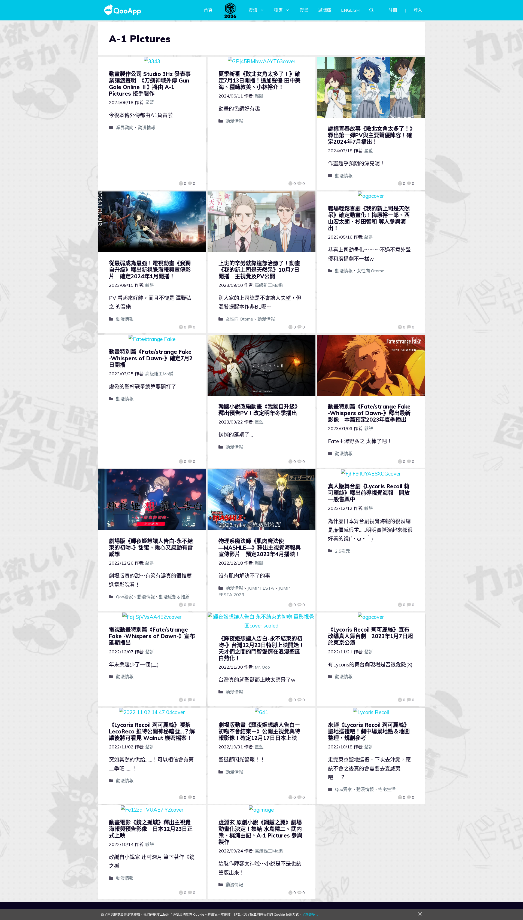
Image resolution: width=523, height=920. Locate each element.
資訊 (252, 10)
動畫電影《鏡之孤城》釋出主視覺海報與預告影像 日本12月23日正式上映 (151, 829)
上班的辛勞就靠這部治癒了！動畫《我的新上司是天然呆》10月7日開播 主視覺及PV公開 (259, 270)
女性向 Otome (239, 319)
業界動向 (124, 127)
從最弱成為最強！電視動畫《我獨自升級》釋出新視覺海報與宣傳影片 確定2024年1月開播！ (150, 270)
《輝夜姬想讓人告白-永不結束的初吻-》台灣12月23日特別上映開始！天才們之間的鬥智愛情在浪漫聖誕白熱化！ (261, 648)
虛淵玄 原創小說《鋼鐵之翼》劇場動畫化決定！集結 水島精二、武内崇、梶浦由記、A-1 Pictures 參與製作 (260, 832)
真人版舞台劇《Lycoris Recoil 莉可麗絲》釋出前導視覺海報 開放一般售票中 (369, 493)
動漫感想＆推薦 (174, 596)
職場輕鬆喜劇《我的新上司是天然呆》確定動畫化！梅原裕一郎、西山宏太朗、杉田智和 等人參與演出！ (369, 218)
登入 (417, 10)
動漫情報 (146, 127)
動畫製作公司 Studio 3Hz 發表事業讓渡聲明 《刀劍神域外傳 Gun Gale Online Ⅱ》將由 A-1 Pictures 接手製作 (150, 84)
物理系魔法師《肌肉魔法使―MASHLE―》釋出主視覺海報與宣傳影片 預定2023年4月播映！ (259, 548)
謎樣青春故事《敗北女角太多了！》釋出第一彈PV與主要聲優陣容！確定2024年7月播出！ (370, 135)
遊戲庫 (324, 10)
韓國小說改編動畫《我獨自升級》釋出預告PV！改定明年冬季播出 (259, 409)
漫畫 (304, 10)
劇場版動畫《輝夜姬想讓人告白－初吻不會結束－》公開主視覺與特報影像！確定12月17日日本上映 (259, 731)
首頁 (208, 10)
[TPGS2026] (230, 10)
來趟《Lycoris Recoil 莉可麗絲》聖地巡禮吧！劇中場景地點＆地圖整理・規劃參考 (369, 731)
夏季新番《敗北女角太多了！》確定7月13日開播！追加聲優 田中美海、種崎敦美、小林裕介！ (259, 80)
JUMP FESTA (260, 588)
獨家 (278, 10)
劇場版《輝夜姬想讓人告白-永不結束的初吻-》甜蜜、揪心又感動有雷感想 (151, 548)
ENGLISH (350, 10)
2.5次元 (342, 551)
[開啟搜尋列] (371, 10)
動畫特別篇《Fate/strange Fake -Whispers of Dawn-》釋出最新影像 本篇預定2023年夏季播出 (369, 413)
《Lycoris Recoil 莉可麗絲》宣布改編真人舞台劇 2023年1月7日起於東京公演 (370, 636)
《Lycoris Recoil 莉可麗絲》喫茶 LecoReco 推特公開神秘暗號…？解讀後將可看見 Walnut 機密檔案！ (152, 731)
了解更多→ (310, 914)
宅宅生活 (387, 789)
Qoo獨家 (124, 596)
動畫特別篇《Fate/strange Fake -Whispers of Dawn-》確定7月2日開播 (151, 358)
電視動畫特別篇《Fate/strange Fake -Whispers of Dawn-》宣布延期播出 (152, 636)
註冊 (392, 10)
